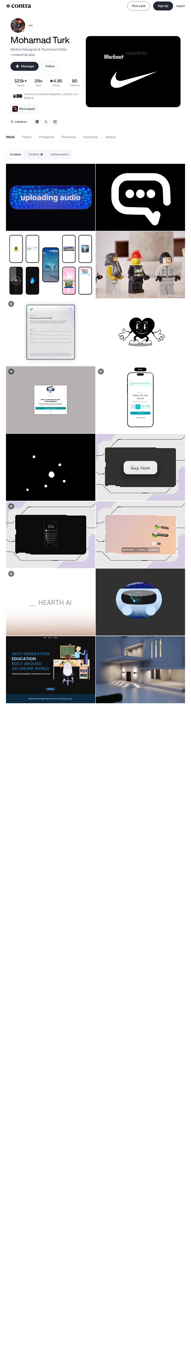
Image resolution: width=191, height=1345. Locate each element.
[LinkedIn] (37, 122)
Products (46, 137)
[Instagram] (55, 122)
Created (15, 154)
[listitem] (75, 82)
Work (10, 137)
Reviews (69, 137)
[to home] (18, 6)
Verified (34, 154)
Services (90, 137)
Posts (27, 137)
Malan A (29, 97)
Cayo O (67, 94)
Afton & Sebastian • (50, 94)
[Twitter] (46, 122)
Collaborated (59, 154)
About (110, 137)
